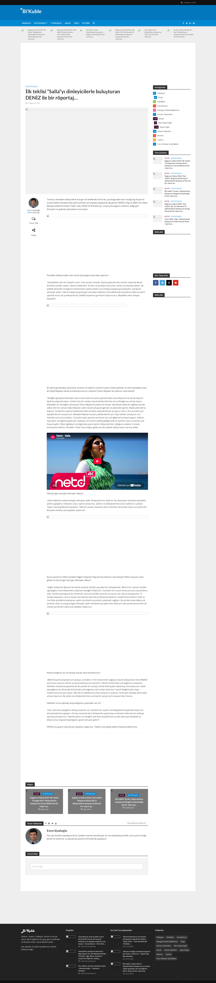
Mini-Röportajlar (180, 946)
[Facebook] (155, 282)
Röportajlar (32, 86)
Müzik (36, 794)
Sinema (159, 954)
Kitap (183, 941)
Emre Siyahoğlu (33, 210)
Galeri (68, 23)
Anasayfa (26, 23)
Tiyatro (168, 954)
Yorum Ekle (33, 223)
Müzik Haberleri (170, 950)
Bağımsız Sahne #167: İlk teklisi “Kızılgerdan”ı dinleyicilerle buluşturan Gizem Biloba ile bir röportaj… (37, 34)
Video (76, 23)
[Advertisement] (108, 66)
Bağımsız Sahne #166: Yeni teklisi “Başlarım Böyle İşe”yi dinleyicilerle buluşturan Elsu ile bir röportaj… (66, 34)
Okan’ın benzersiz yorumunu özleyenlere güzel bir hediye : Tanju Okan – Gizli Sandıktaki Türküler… (135, 940)
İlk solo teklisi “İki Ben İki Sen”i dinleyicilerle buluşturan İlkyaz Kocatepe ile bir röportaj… (183, 33)
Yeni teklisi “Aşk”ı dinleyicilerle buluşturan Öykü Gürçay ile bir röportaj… (153, 33)
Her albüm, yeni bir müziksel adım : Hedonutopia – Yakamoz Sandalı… (92, 968)
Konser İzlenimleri (163, 946)
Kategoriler (40, 23)
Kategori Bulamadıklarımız (167, 941)
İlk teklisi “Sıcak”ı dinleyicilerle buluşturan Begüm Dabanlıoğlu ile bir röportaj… (95, 33)
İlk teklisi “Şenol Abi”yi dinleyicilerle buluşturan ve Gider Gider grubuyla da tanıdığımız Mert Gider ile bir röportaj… (136, 967)
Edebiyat (159, 937)
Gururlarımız (182, 937)
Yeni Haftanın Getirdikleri (166, 958)
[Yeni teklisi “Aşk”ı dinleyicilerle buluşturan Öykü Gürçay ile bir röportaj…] (140, 31)
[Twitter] (162, 282)
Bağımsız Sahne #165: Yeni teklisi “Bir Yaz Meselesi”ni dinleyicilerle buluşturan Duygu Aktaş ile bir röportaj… (125, 34)
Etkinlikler (56, 23)
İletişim (86, 23)
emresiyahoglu (34, 212)
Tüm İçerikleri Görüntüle (136, 823)
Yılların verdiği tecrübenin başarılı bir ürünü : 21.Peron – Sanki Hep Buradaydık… (136, 953)
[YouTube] (175, 282)
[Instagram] (169, 282)
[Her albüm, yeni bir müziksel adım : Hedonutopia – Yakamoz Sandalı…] (70, 968)
